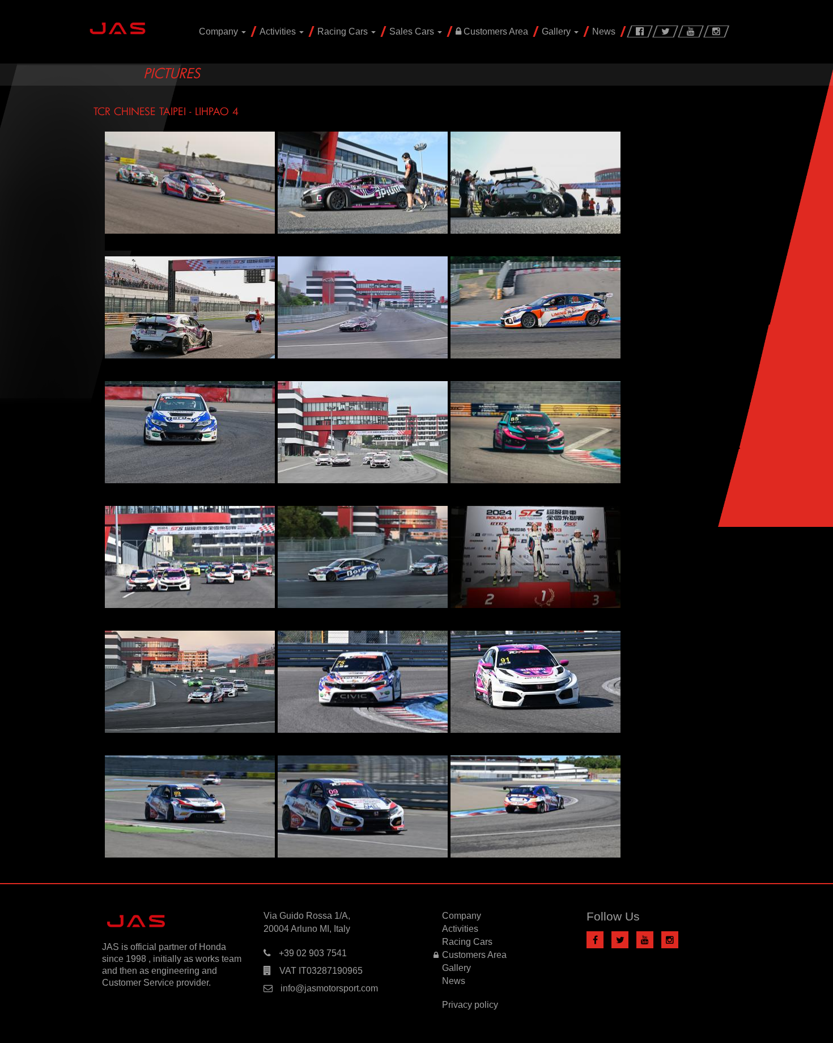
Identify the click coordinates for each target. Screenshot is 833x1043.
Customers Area (494, 31)
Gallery (557, 31)
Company (219, 31)
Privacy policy (470, 1005)
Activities (279, 31)
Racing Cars (343, 31)
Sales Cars (412, 31)
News (603, 31)
